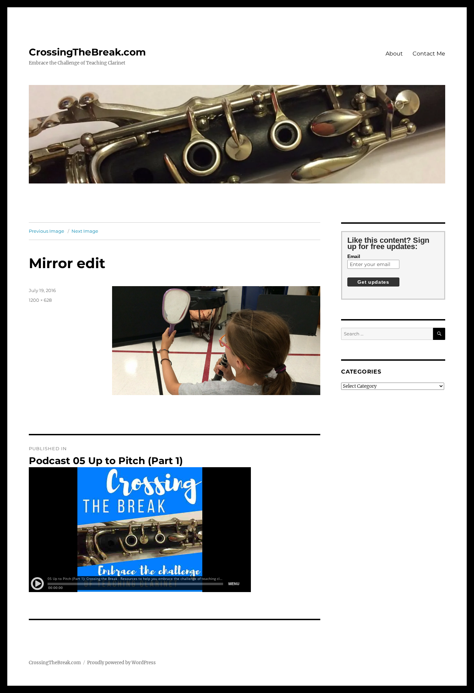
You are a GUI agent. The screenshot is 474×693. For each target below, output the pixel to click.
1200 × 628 (40, 300)
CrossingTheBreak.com (87, 52)
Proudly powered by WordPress (121, 663)
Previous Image (46, 231)
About (394, 53)
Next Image (84, 231)
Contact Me (429, 53)
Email (353, 256)
